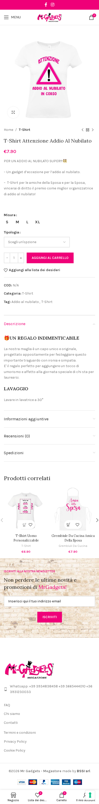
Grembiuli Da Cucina (73, 546)
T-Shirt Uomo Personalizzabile (26, 538)
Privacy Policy (15, 741)
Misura (9, 215)
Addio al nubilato (25, 302)
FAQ (7, 705)
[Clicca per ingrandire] (13, 112)
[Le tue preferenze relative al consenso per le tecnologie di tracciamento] (90, 795)
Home (8, 130)
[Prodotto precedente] (82, 129)
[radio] (7, 222)
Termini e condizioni (20, 732)
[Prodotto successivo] (92, 129)
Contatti (11, 722)
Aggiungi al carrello (50, 258)
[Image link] (29, 669)
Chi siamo (12, 714)
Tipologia (11, 232)
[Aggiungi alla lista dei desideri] (30, 524)
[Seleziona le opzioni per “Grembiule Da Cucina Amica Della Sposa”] (68, 524)
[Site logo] (49, 17)
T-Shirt (24, 130)
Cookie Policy (14, 750)
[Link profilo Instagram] (52, 5)
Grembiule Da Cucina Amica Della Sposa (73, 538)
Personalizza (23, 524)
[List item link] (49, 689)
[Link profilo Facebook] (46, 5)
